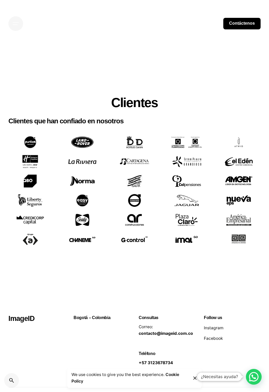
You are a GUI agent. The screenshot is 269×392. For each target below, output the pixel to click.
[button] (254, 377)
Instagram (214, 327)
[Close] (195, 378)
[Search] (11, 380)
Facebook (213, 338)
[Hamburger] (15, 23)
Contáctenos (242, 23)
